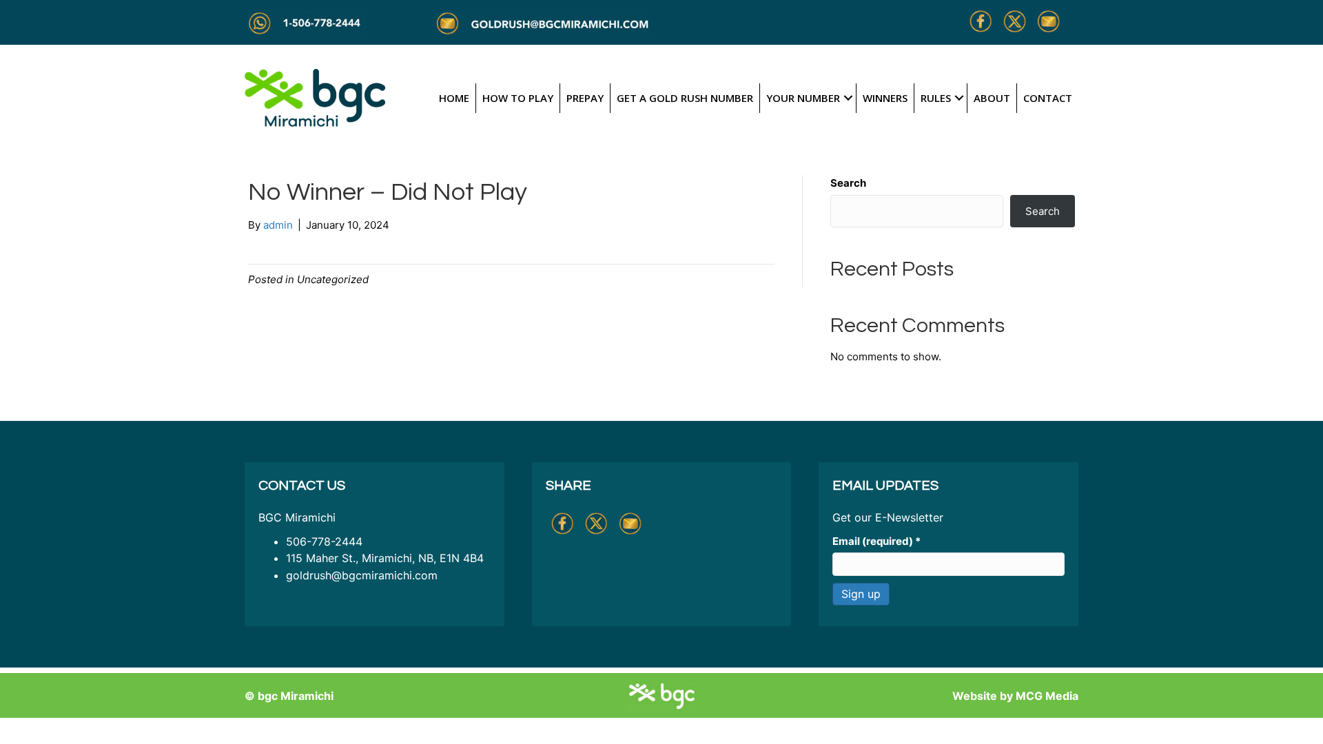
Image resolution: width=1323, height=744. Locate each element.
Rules (936, 98)
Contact (1047, 98)
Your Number (803, 98)
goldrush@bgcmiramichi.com (362, 575)
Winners (885, 98)
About (992, 98)
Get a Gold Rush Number (685, 98)
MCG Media (1047, 696)
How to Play (517, 98)
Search (848, 182)
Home (454, 98)
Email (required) (876, 541)
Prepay (585, 98)
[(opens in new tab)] (315, 96)
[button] (848, 98)
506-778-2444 (324, 541)
